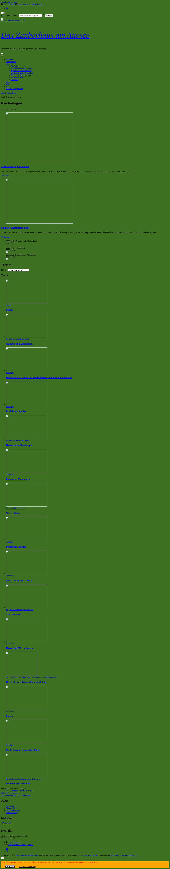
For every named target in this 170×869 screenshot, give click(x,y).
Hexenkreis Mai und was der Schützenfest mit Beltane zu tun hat (39, 377)
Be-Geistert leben (18, 66)
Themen (4, 270)
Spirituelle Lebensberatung (21, 71)
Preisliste (14, 80)
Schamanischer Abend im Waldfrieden (16, 795)
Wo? (8, 84)
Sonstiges (9, 373)
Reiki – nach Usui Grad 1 (19, 580)
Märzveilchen (13, 513)
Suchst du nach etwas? (10, 15)
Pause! (9, 309)
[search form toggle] (3, 13)
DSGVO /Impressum (14, 89)
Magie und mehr (12, 610)
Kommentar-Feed (13, 810)
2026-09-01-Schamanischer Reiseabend (16, 791)
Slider (8, 305)
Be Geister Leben (13, 677)
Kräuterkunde (20, 508)
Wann (8, 86)
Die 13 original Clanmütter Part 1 (23, 750)
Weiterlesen (5, 175)
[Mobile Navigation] (2, 53)
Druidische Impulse (16, 411)
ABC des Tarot (13, 614)
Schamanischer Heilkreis (18, 783)
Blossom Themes (91, 855)
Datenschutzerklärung (27, 867)
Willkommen (11, 62)
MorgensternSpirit (22, 339)
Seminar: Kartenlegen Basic (15, 227)
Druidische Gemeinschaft (21, 75)
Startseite (9, 59)
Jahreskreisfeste (17, 77)
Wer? (8, 82)
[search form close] (2, 18)
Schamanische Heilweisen (30, 677)
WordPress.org (12, 813)
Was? (8, 64)
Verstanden (10, 867)
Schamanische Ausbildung (21, 68)
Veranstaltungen (51, 677)
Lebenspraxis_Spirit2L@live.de (20, 845)
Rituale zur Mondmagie (18, 479)
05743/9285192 (14, 842)
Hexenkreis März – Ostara (19, 648)
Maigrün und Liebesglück (19, 343)
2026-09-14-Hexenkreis (10, 793)
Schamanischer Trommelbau (22, 73)
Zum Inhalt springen (9, 2)
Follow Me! (7, 823)
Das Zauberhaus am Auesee (45, 34)
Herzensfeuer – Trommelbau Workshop (26, 682)
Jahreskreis (10, 339)
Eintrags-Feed (11, 808)
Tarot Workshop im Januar (15, 166)
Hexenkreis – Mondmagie (19, 445)
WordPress (115, 855)
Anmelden (10, 806)
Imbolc (9, 716)
